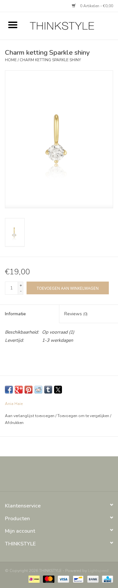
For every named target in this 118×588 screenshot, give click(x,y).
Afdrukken (14, 422)
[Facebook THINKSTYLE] (41, 476)
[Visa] (62, 578)
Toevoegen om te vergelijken (83, 415)
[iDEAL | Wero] (33, 578)
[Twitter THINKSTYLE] (53, 476)
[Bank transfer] (92, 578)
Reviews (76, 314)
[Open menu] (13, 24)
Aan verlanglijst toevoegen (30, 415)
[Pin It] (28, 390)
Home (11, 60)
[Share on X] (58, 390)
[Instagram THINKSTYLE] (76, 476)
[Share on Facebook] (9, 390)
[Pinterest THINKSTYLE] (65, 476)
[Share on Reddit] (38, 390)
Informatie (15, 314)
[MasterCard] (48, 578)
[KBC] (106, 578)
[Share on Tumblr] (48, 390)
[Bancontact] (77, 578)
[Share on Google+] (19, 390)
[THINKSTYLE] (71, 25)
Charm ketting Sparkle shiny (50, 60)
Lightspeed (98, 570)
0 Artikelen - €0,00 (96, 6)
